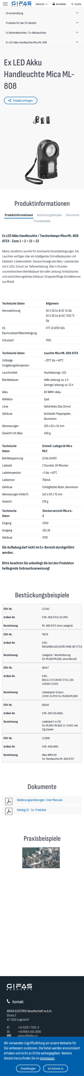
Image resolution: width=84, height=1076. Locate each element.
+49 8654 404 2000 (29, 1032)
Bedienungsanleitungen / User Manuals (39, 800)
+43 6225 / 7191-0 (28, 1027)
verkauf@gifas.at (28, 1036)
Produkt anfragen (23, 101)
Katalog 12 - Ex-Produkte (31, 810)
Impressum (47, 1058)
